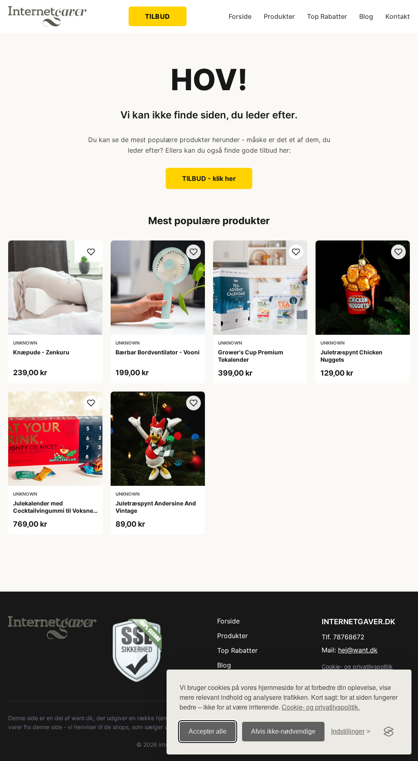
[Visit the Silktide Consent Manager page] (388, 731)
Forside (240, 16)
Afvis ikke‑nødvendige (283, 731)
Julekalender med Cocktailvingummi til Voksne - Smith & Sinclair (55, 510)
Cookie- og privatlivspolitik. (321, 707)
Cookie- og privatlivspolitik (357, 666)
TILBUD (157, 16)
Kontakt (397, 16)
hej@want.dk (358, 650)
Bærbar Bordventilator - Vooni (158, 352)
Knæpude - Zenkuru (41, 352)
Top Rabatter (327, 16)
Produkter (279, 16)
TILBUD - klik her (209, 178)
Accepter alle (208, 731)
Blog (366, 16)
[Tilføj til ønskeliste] (91, 252)
